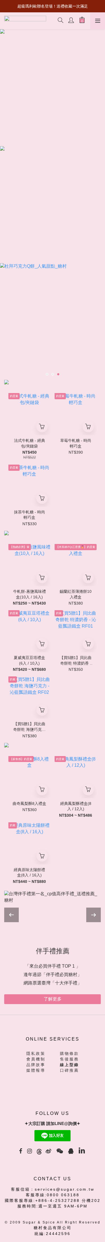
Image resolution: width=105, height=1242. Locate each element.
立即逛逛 (53, 990)
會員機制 (35, 1050)
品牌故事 (35, 1056)
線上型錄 (69, 1056)
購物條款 (69, 1045)
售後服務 (69, 1050)
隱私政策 (35, 1045)
